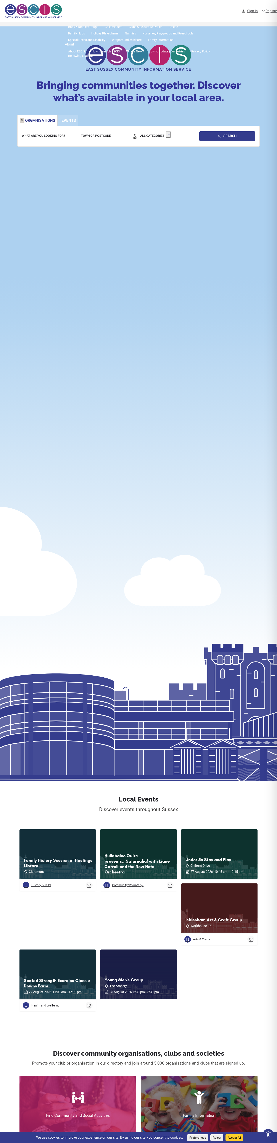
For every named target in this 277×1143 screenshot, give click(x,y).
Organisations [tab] (40, 120)
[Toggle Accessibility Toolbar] (268, 1134)
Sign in (252, 11)
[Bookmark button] (89, 885)
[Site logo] (34, 11)
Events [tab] (68, 120)
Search (229, 136)
